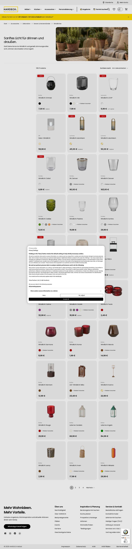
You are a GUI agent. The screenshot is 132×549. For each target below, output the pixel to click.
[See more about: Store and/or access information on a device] (101, 291)
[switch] (126, 541)
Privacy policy (33, 248)
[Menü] (129, 530)
